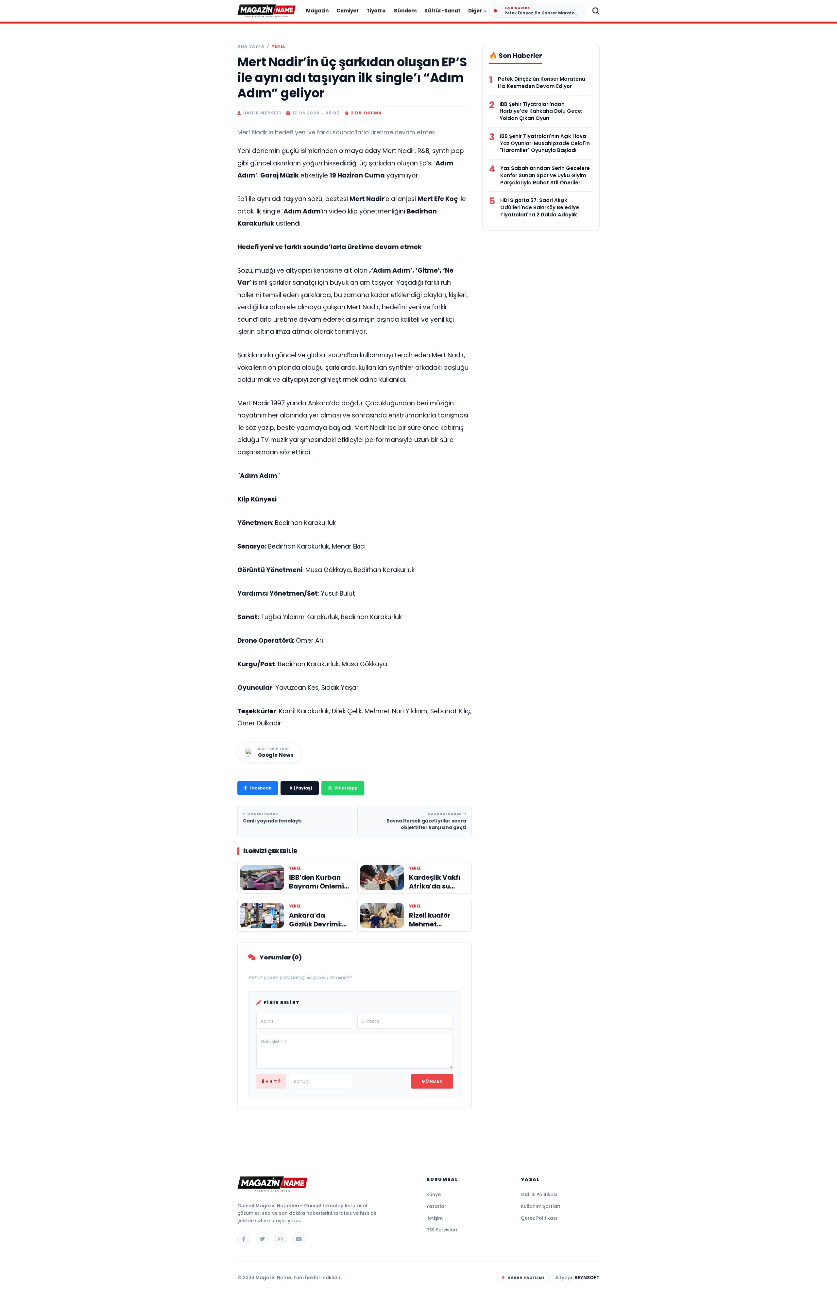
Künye (433, 1194)
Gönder (432, 1081)
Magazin (317, 10)
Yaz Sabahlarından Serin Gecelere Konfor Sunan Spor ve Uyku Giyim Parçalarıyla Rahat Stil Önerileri (545, 175)
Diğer (475, 10)
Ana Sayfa (251, 46)
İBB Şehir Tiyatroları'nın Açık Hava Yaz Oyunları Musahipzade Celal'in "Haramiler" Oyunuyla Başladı (545, 143)
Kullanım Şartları (540, 1206)
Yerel (278, 46)
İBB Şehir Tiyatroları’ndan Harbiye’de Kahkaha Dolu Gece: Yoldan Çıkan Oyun (541, 111)
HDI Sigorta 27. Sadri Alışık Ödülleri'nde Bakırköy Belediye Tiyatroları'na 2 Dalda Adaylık (539, 207)
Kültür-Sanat (442, 10)
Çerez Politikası (539, 1218)
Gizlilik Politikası (539, 1194)
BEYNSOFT (587, 1277)
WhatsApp (346, 788)
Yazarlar (436, 1206)
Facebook (260, 788)
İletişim (434, 1218)
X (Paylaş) (301, 788)
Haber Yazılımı (525, 1277)
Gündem (405, 10)
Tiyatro (376, 10)
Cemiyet (347, 10)
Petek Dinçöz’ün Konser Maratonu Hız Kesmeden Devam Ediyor (541, 83)
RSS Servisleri (441, 1230)
